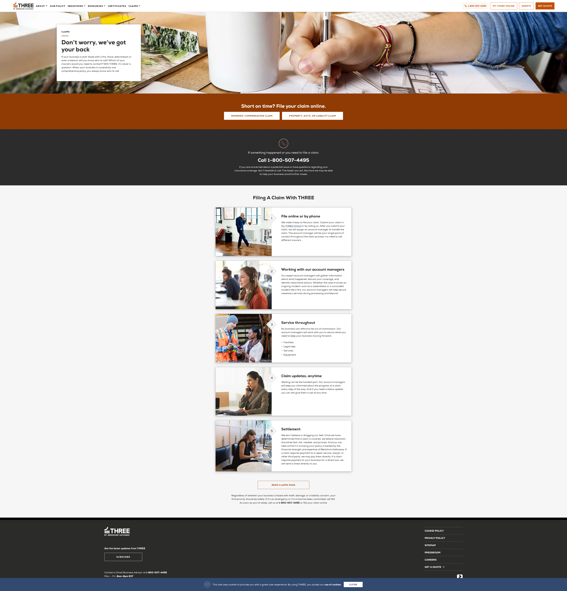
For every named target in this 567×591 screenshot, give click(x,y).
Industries (75, 6)
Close (353, 584)
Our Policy (57, 6)
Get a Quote (433, 567)
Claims (133, 6)
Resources (95, 6)
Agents (526, 5)
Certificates (117, 6)
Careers (430, 559)
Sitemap (430, 545)
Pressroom (432, 552)
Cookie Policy (434, 530)
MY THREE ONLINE (504, 5)
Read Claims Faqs (283, 484)
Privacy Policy (435, 538)
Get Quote (545, 5)
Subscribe (123, 556)
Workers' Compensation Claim (252, 115)
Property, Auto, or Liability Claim (312, 115)
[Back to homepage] (23, 5)
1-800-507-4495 (477, 5)
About (40, 6)
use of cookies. (333, 584)
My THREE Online (291, 225)
